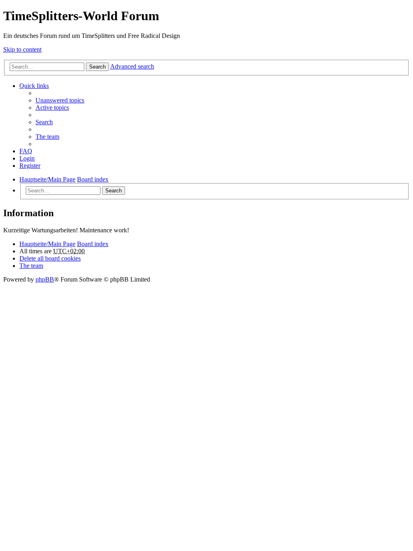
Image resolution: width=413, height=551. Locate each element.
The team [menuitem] (47, 136)
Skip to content (22, 49)
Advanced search (132, 66)
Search (97, 67)
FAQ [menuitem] (25, 151)
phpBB (44, 279)
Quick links (34, 85)
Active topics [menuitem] (52, 107)
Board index (92, 243)
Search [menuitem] (44, 122)
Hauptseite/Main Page (47, 243)
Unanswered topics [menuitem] (59, 100)
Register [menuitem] (29, 165)
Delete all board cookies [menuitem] (50, 258)
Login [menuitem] (27, 158)
